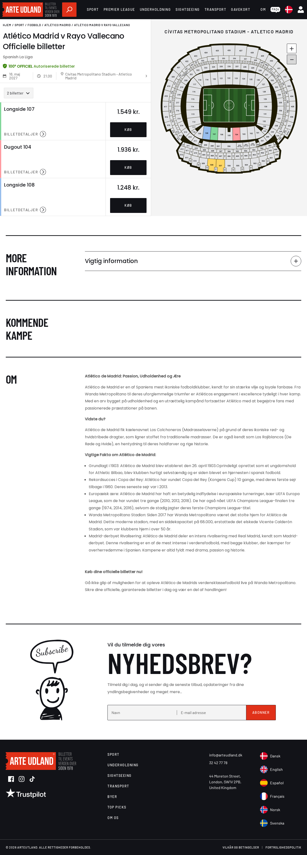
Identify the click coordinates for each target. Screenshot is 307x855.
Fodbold (34, 25)
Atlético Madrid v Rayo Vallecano (102, 25)
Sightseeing (188, 9)
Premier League (119, 9)
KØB (128, 130)
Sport (93, 9)
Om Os (113, 818)
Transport (215, 9)
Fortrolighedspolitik (283, 847)
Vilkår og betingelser (241, 847)
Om (263, 9)
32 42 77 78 (218, 762)
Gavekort (240, 9)
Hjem (7, 25)
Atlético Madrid (57, 25)
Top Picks (116, 807)
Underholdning (155, 9)
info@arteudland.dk (225, 755)
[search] (69, 9)
